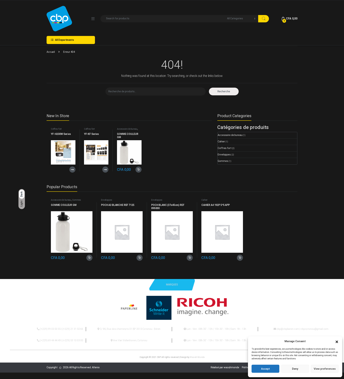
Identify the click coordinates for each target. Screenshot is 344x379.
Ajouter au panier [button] (137, 170)
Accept (265, 368)
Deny (295, 368)
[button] (337, 341)
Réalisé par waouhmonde (225, 367)
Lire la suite (72, 170)
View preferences (325, 368)
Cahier (221, 141)
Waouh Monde (197, 357)
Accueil (51, 51)
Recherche (224, 91)
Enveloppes (224, 154)
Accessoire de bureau (127, 129)
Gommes (223, 161)
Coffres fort (56, 129)
